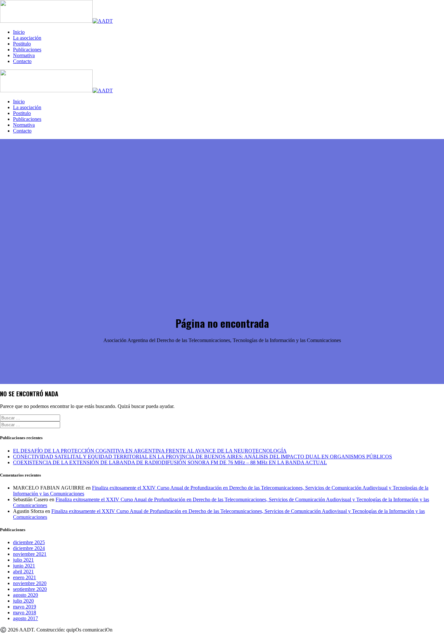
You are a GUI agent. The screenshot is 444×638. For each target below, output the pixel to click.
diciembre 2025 (29, 542)
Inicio (19, 32)
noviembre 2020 (29, 583)
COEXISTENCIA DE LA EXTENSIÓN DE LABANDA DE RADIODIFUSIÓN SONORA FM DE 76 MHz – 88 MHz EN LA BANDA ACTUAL (170, 462)
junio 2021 (24, 565)
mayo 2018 (24, 612)
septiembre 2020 (30, 589)
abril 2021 (23, 571)
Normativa (24, 55)
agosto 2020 (25, 595)
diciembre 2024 (29, 548)
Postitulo (22, 43)
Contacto (22, 61)
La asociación (27, 38)
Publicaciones (27, 49)
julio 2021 (23, 560)
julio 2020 (23, 601)
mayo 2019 (24, 606)
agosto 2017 (25, 618)
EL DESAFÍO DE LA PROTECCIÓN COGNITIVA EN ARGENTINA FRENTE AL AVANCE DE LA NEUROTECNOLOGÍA (150, 450)
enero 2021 (24, 577)
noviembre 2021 (29, 554)
